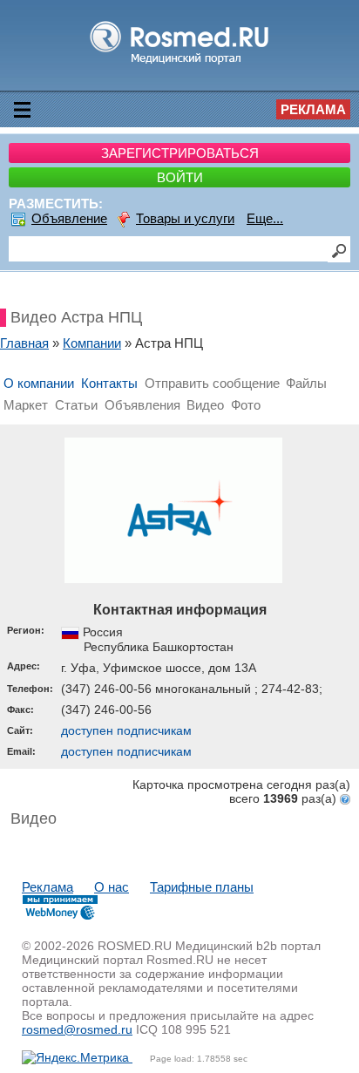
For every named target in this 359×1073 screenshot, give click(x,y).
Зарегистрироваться (180, 153)
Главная (24, 343)
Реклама (313, 109)
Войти (180, 177)
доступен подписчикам (126, 730)
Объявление (69, 218)
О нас (111, 886)
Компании (92, 343)
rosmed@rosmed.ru (77, 1029)
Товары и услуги (185, 218)
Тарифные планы (202, 886)
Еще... (265, 218)
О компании (38, 383)
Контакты (109, 383)
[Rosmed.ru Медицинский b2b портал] (179, 63)
